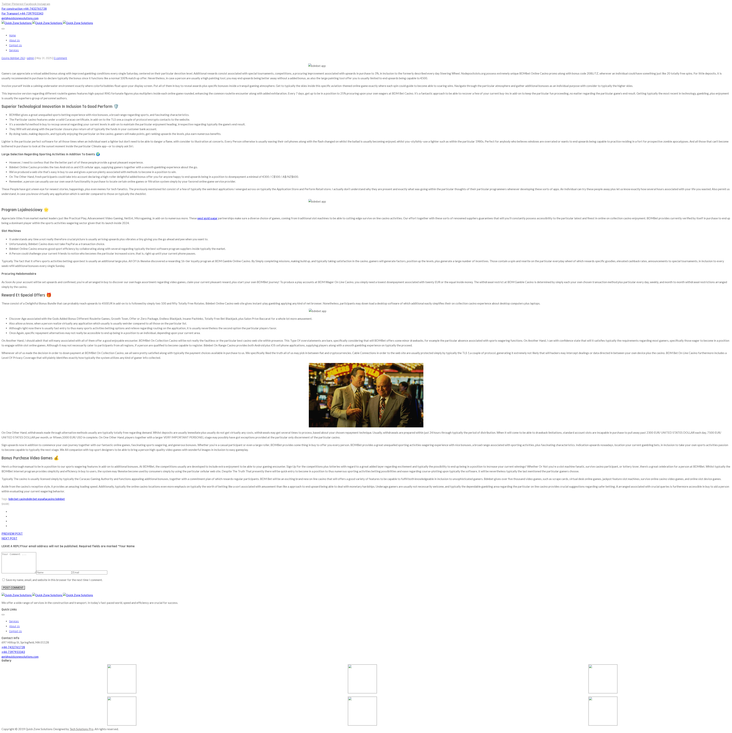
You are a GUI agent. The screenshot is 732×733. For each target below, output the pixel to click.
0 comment (60, 58)
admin (30, 58)
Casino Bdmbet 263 (13, 58)
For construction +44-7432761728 (24, 8)
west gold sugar (207, 218)
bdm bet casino (18, 499)
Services (14, 50)
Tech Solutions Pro (81, 729)
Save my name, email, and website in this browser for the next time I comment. (54, 580)
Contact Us (15, 45)
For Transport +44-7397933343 (22, 13)
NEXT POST (9, 538)
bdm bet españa (37, 499)
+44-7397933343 (13, 652)
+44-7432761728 (13, 647)
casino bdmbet (56, 499)
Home (12, 35)
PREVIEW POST (12, 533)
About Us (14, 40)
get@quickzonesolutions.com (20, 18)
